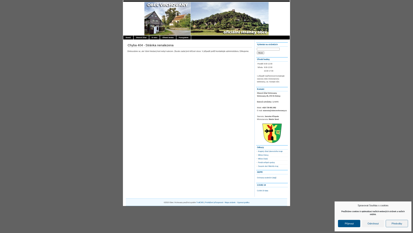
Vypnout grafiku (243, 202)
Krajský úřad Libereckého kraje (270, 151)
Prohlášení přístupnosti (214, 202)
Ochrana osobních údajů (266, 178)
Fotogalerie (183, 38)
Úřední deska (168, 38)
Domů (128, 38)
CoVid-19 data (262, 191)
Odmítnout (373, 223)
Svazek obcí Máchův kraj (268, 166)
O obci (154, 38)
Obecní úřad (141, 38)
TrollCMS (200, 202)
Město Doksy (263, 155)
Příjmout (349, 223)
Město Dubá (263, 159)
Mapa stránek (230, 202)
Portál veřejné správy (266, 162)
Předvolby (397, 223)
